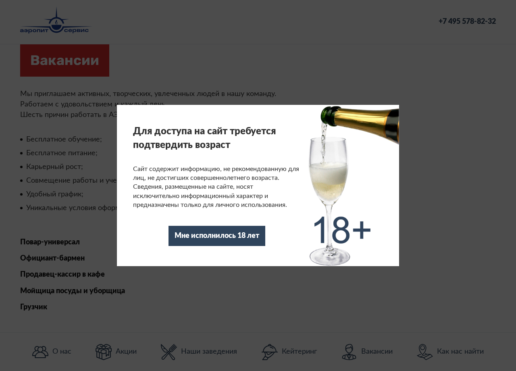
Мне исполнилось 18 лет (217, 236)
